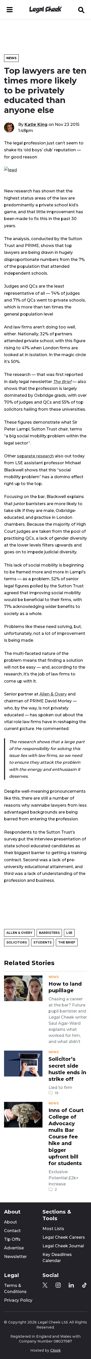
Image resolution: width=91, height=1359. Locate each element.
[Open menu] (9, 9)
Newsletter (15, 1256)
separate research (35, 455)
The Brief (66, 942)
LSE (69, 933)
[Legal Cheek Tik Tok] (84, 1285)
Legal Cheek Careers (63, 1237)
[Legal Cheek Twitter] (45, 1285)
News (11, 58)
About (10, 1222)
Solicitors (16, 942)
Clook (55, 1350)
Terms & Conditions (15, 1288)
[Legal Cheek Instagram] (58, 1285)
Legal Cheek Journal (63, 1246)
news (54, 977)
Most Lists (53, 1228)
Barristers (49, 933)
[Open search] (81, 9)
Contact (12, 1230)
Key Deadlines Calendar (57, 1257)
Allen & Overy (53, 694)
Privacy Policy (18, 1300)
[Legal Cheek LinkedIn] (71, 1285)
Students (42, 942)
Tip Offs (12, 1239)
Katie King (36, 124)
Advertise (14, 1248)
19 (56, 1093)
